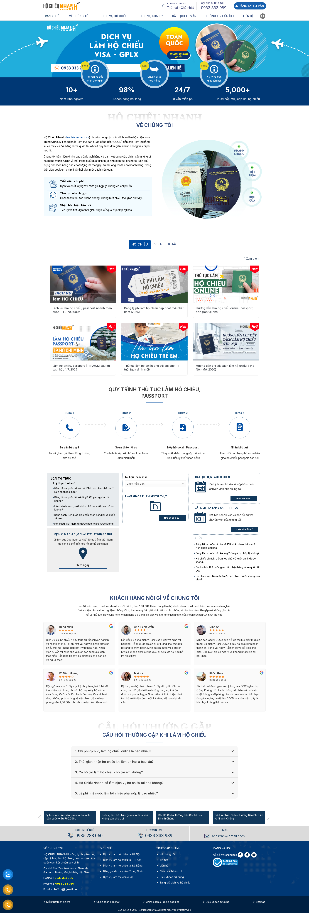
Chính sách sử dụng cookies (162, 901)
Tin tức (164, 859)
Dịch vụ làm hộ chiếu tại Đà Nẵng (123, 865)
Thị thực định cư (64, 483)
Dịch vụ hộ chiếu (114, 16)
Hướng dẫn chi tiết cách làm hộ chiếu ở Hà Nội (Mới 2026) (225, 367)
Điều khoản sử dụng (172, 876)
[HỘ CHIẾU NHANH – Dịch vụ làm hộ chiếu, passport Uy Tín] (62, 5)
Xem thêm (252, 258)
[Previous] (41, 817)
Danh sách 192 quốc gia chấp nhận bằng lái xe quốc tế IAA (84, 516)
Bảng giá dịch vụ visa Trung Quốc (123, 871)
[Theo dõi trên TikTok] (247, 855)
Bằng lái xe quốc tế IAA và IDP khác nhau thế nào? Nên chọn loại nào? (84, 490)
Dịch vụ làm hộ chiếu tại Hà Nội (121, 854)
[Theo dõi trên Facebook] (240, 855)
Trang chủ (51, 16)
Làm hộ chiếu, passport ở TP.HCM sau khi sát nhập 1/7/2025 (81, 367)
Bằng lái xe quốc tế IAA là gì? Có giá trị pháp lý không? (81, 499)
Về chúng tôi (79, 16)
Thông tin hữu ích (220, 16)
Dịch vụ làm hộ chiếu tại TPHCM (122, 859)
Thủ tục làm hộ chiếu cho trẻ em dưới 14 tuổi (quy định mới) (151, 367)
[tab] (140, 244)
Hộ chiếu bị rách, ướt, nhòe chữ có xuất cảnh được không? (84, 508)
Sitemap (260, 901)
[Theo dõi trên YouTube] (254, 855)
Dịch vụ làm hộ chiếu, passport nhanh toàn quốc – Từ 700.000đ (82, 310)
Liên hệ (248, 16)
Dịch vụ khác (150, 16)
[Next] (269, 817)
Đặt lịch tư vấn (184, 16)
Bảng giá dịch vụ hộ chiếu (175, 882)
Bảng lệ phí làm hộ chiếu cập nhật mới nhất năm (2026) (153, 310)
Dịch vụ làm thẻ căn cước (118, 876)
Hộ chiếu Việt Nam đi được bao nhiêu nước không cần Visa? (228, 578)
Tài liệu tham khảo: (136, 477)
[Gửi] (263, 16)
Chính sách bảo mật (171, 871)
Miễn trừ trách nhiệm (58, 901)
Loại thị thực (61, 478)
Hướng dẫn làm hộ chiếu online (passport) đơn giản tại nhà (225, 310)
